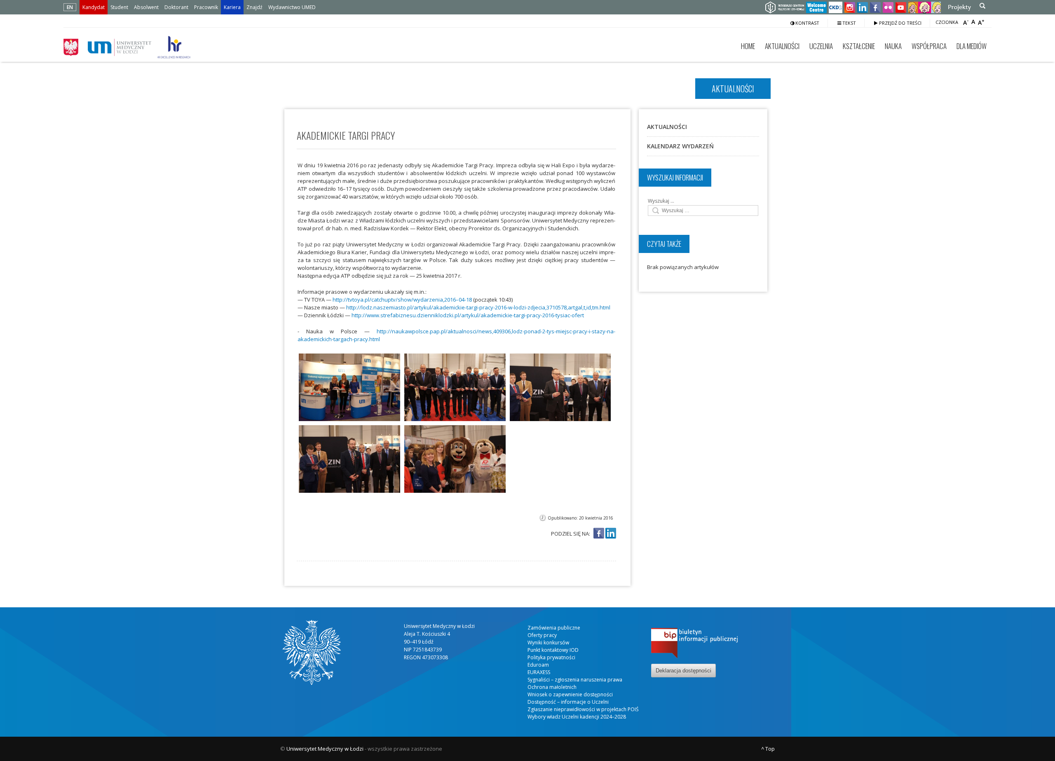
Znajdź (254, 7)
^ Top (768, 748)
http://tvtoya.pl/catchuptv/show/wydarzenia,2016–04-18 (402, 299)
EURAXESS (539, 672)
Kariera (232, 7)
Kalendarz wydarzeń (680, 146)
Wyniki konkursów (548, 642)
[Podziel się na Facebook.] (598, 533)
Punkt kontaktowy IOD (553, 649)
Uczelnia (821, 46)
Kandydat (93, 7)
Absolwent (146, 7)
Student (119, 7)
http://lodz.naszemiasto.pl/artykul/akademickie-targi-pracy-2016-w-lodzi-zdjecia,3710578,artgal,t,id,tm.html (478, 307)
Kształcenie (859, 46)
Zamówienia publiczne (554, 627)
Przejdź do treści (899, 23)
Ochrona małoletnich (552, 687)
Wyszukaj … (661, 200)
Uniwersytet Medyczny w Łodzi (324, 748)
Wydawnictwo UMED (292, 7)
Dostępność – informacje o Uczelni (568, 701)
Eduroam (538, 664)
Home (748, 46)
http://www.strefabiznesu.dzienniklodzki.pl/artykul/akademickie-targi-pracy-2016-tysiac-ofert (468, 315)
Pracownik (206, 7)
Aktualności (782, 46)
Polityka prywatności (551, 657)
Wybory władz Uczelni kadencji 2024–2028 (577, 716)
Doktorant (176, 7)
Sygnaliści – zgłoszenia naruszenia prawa (575, 679)
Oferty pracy (542, 635)
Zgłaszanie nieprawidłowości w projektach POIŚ (583, 709)
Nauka (893, 46)
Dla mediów (972, 46)
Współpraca (929, 46)
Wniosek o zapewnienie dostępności (570, 694)
